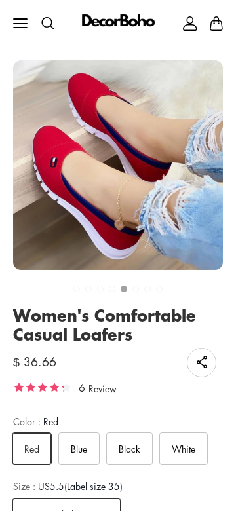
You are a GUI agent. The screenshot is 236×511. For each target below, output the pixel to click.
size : (68, 486)
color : (35, 421)
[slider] (42, 386)
